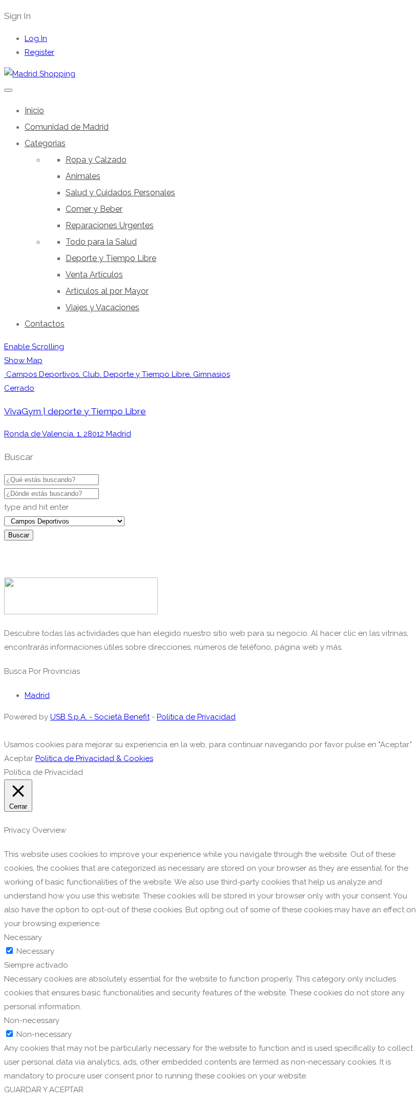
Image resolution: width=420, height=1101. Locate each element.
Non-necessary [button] (31, 1020)
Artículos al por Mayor (107, 291)
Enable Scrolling (34, 346)
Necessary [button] (23, 937)
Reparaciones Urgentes (110, 225)
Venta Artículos (94, 274)
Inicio (34, 110)
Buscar (18, 535)
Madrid (37, 695)
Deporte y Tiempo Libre (111, 258)
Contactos (45, 324)
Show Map (23, 360)
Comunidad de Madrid (67, 127)
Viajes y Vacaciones (102, 307)
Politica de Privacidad (196, 717)
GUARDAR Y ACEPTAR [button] (43, 1089)
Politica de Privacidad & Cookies (94, 758)
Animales (83, 176)
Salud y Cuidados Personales (120, 192)
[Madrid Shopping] (39, 73)
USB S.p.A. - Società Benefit (100, 717)
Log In (36, 38)
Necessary (35, 951)
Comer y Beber (94, 209)
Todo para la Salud (101, 242)
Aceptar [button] (18, 758)
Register (39, 52)
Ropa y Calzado (96, 160)
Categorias (45, 143)
